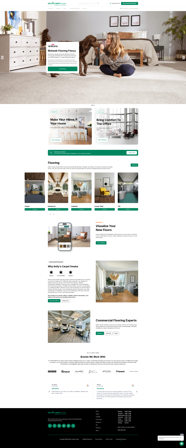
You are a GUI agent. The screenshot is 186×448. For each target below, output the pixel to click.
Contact (84, 8)
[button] (54, 300)
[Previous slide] (2, 57)
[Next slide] (184, 57)
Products (50, 8)
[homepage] (57, 4)
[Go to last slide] (50, 214)
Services (58, 8)
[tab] (91, 105)
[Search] (98, 3)
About (64, 8)
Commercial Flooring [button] (74, 8)
